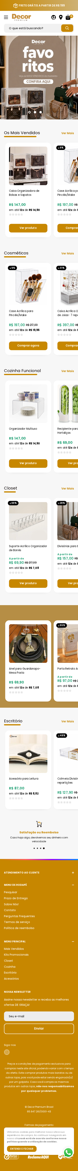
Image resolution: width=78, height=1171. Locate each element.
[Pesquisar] (67, 28)
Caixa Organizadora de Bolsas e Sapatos (24, 193)
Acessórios (11, 979)
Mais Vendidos (14, 949)
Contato (10, 910)
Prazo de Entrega (16, 898)
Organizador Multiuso (23, 428)
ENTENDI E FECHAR (21, 1148)
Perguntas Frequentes (19, 916)
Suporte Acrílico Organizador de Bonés (28, 548)
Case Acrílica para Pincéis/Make (21, 313)
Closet (8, 961)
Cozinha (9, 967)
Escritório (10, 973)
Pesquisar (10, 892)
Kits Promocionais (16, 955)
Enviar (39, 1028)
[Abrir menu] (6, 17)
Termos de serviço (17, 922)
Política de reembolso (19, 928)
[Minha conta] (53, 17)
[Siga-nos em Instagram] (7, 1052)
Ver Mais (67, 133)
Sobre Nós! (11, 904)
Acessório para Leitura (23, 779)
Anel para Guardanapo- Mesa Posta (25, 671)
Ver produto (28, 228)
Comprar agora (28, 345)
